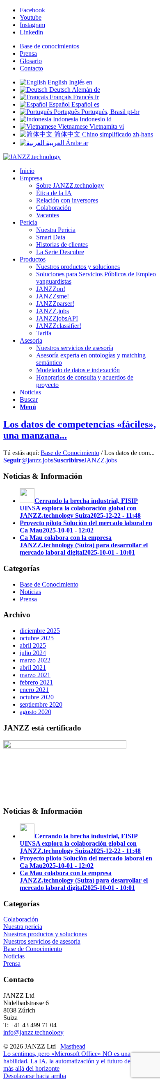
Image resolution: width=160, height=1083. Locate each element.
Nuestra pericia (22, 926)
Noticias (30, 591)
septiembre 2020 (41, 704)
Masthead (72, 1046)
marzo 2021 (35, 674)
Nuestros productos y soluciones (45, 934)
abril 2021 (33, 667)
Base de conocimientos (49, 46)
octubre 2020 (37, 697)
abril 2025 (33, 645)
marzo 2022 (35, 660)
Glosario (31, 60)
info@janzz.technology (33, 1032)
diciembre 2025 (40, 630)
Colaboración (20, 919)
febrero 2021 (36, 682)
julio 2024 (33, 652)
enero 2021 (34, 689)
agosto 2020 (35, 711)
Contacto (31, 68)
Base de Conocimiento (70, 452)
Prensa (28, 53)
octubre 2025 (37, 638)
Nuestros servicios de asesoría (41, 941)
